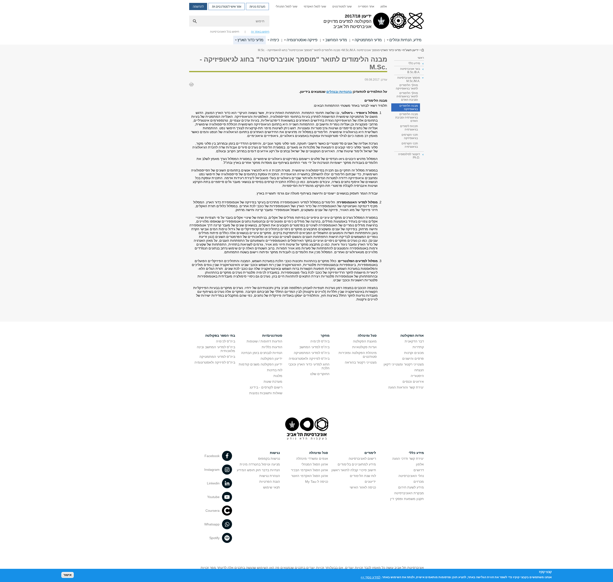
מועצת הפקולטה (365, 341)
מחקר (325, 335)
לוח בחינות (274, 370)
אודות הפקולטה (412, 335)
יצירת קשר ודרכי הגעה (408, 458)
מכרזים (419, 481)
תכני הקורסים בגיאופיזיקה (410, 136)
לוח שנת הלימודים (363, 476)
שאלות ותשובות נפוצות (265, 393)
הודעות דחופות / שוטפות (264, 341)
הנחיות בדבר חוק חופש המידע (258, 470)
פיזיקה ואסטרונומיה (302, 40)
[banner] (306, 22)
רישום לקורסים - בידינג (266, 387)
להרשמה (198, 6)
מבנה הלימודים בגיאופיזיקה (408, 107)
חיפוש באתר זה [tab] (260, 31)
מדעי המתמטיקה (368, 40)
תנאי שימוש (271, 487)
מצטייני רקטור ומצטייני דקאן (404, 364)
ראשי (421, 57)
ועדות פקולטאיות (364, 347)
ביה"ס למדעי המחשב (314, 347)
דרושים (419, 470)
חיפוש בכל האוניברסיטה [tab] (224, 31)
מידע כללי (416, 453)
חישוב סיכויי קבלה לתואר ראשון (353, 470)
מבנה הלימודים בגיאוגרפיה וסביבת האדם (406, 117)
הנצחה (419, 370)
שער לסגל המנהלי (286, 6)
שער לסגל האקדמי (315, 6)
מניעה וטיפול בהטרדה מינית (260, 464)
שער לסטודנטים (342, 6)
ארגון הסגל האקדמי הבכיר (309, 470)
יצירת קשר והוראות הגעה (406, 387)
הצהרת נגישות (269, 476)
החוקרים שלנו (319, 374)
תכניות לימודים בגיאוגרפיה (409, 127)
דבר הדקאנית (414, 341)
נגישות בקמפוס (269, 458)
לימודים (370, 453)
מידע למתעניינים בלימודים (357, 464)
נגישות (275, 453)
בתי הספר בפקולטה (220, 335)
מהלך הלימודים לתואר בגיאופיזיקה (407, 86)
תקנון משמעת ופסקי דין (407, 499)
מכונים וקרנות (414, 353)
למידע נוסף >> (370, 577)
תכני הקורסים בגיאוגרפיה (410, 145)
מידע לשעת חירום (411, 487)
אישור (67, 575)
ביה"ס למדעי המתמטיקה (311, 353)
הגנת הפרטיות (269, 481)
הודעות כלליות (272, 347)
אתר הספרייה (366, 6)
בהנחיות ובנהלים (339, 92)
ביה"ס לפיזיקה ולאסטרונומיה (309, 358)
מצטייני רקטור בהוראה (361, 362)
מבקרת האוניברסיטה (409, 493)
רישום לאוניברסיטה (362, 458)
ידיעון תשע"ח (422, 50)
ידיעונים (370, 481)
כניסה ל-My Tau (316, 481)
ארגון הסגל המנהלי (314, 464)
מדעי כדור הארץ (250, 40)
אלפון (383, 6)
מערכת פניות (257, 6)
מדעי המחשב (336, 40)
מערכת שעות (273, 381)
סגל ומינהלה (367, 335)
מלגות (277, 376)
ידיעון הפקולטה (271, 358)
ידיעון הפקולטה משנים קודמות (260, 364)
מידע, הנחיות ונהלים (405, 40)
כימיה (274, 40)
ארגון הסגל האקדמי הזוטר (309, 476)
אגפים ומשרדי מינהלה (312, 458)
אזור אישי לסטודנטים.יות (226, 6)
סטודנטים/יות (272, 335)
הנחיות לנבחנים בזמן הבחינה (261, 353)
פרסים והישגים (413, 358)
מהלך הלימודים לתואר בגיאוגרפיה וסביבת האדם (407, 96)
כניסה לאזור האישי (363, 487)
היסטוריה (417, 376)
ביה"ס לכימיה (319, 341)
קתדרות (418, 347)
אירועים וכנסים (413, 381)
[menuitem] (383, 6)
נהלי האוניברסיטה (411, 476)
